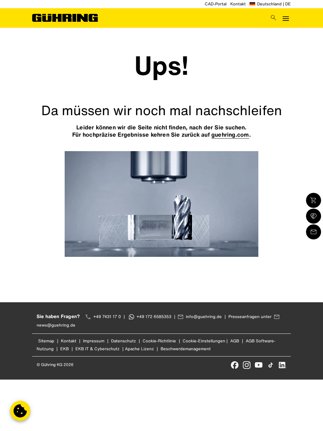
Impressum (93, 341)
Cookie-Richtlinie (159, 341)
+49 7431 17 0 (107, 317)
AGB (234, 341)
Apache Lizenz (139, 349)
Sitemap (46, 341)
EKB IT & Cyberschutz (97, 349)
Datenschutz (123, 341)
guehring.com (230, 134)
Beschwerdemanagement (186, 349)
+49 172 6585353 (154, 317)
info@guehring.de (204, 317)
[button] (20, 411)
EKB (64, 349)
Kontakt (238, 4)
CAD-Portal (215, 4)
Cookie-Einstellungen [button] (204, 341)
